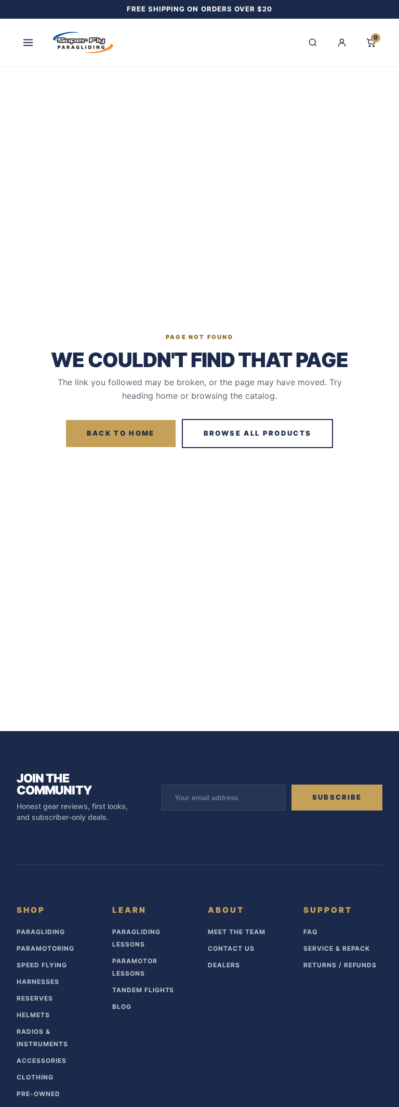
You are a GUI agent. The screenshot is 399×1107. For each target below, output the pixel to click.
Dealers (224, 965)
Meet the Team (236, 932)
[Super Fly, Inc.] (83, 42)
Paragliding (41, 932)
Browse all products (257, 433)
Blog (121, 1006)
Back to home (121, 433)
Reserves (35, 998)
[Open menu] (28, 42)
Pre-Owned (38, 1094)
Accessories (41, 1060)
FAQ (310, 932)
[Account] (341, 42)
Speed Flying (42, 965)
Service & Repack (336, 948)
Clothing (35, 1077)
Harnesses (38, 982)
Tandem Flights (143, 990)
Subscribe (337, 797)
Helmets (33, 1015)
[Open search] (312, 42)
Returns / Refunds (340, 965)
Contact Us (231, 948)
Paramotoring (45, 948)
